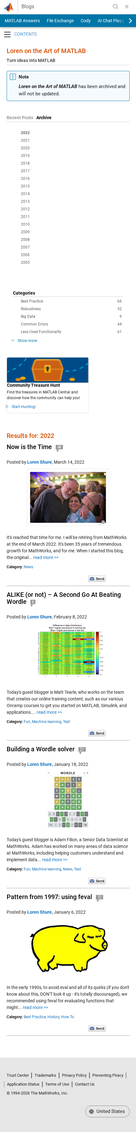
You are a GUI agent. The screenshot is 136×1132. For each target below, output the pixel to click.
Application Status (23, 1084)
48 (59, 447)
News (28, 567)
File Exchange (60, 20)
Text (66, 721)
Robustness (71, 309)
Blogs (28, 6)
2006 (25, 255)
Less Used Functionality (71, 332)
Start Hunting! (24, 407)
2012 (25, 209)
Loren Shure (39, 462)
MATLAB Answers (22, 20)
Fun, (27, 721)
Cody (86, 20)
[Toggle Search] (115, 6)
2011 (25, 217)
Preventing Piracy (107, 1075)
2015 (25, 186)
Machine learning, (47, 721)
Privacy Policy (74, 1075)
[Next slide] (125, 20)
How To (67, 1017)
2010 (25, 224)
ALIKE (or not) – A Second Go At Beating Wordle (64, 598)
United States (110, 1111)
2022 (25, 133)
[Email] (97, 578)
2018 (25, 163)
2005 (25, 262)
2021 (25, 140)
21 (82, 749)
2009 (25, 232)
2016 (25, 178)
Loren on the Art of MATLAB (46, 51)
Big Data (71, 316)
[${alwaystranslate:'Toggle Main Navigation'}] (126, 6)
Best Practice (71, 301)
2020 (25, 148)
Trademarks (45, 1075)
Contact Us (85, 1084)
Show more (27, 340)
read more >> (46, 557)
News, (68, 869)
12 (99, 897)
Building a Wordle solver (41, 749)
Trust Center (18, 1075)
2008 (25, 239)
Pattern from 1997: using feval (49, 897)
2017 (25, 171)
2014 (25, 194)
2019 (25, 155)
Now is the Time (29, 447)
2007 (25, 247)
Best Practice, (35, 1017)
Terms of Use (57, 1084)
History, (53, 1017)
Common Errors (71, 324)
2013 (25, 201)
